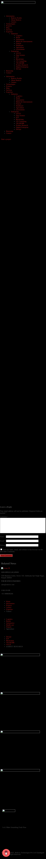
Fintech (18, 43)
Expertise (9, 32)
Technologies (10, 24)
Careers (13, 22)
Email (3, 541)
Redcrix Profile (16, 18)
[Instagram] (12, 838)
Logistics (19, 36)
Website (2, 545)
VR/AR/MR (20, 63)
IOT (17, 57)
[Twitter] (19, 845)
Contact (8, 73)
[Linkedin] (39, 838)
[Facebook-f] (5, 838)
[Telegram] (5, 845)
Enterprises (15, 51)
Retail (18, 38)
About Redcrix (16, 20)
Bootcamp (9, 71)
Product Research (22, 65)
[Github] (25, 838)
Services (9, 30)
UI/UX (18, 53)
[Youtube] (19, 838)
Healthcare (19, 45)
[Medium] (25, 845)
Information (10, 16)
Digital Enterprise (22, 67)
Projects (9, 26)
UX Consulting (21, 61)
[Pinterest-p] (32, 838)
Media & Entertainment (24, 41)
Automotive (20, 39)
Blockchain (20, 59)
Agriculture (20, 47)
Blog (7, 28)
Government (20, 49)
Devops (18, 69)
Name (2, 537)
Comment (4, 517)
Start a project (6, 139)
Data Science (20, 55)
